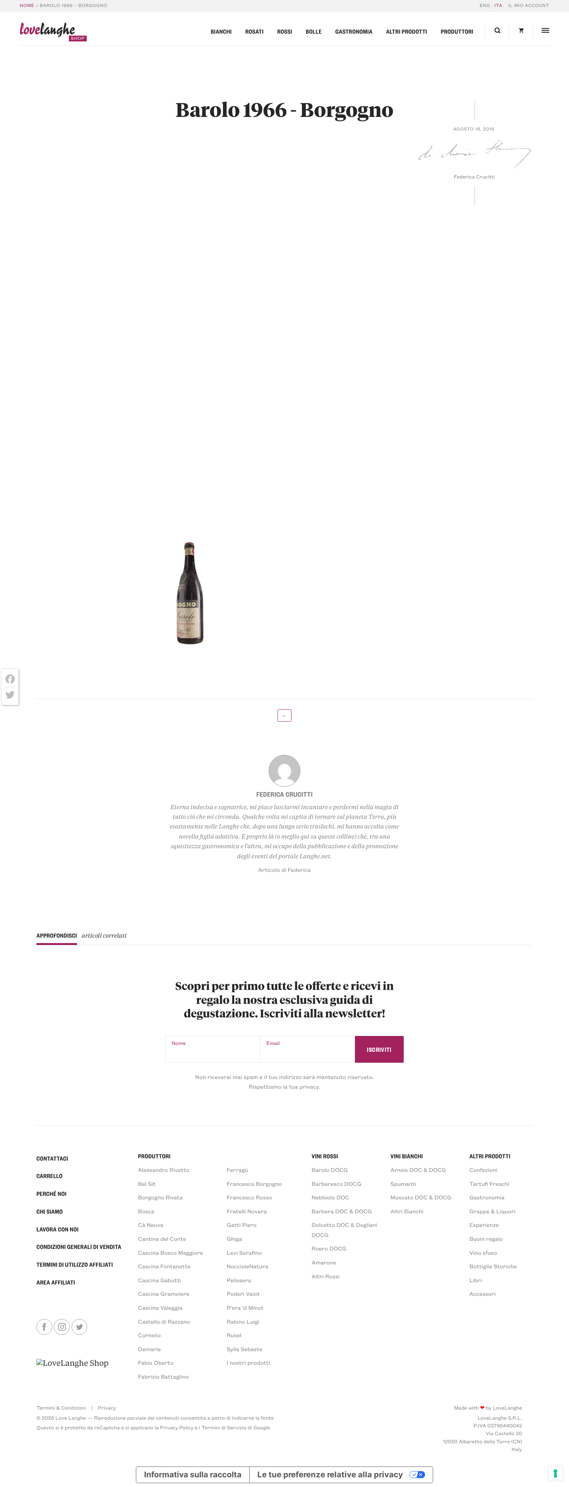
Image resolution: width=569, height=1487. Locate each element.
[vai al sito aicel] (72, 1369)
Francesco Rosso (249, 1197)
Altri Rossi (325, 1276)
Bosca (146, 1211)
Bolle (314, 31)
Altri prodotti (406, 31)
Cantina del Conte (162, 1238)
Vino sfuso (483, 1252)
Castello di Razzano (164, 1321)
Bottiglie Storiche (493, 1266)
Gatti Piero (242, 1224)
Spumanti (403, 1183)
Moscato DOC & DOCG (421, 1197)
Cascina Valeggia (160, 1307)
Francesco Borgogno (254, 1183)
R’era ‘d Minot (245, 1307)
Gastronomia (353, 31)
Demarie (149, 1349)
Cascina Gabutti (159, 1280)
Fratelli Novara (247, 1211)
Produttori (457, 31)
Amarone (324, 1262)
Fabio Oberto (156, 1362)
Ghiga (234, 1238)
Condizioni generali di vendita (78, 1246)
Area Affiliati (55, 1282)
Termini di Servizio (224, 1427)
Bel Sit (147, 1183)
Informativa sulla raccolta (192, 1474)
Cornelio (149, 1335)
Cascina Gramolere (163, 1293)
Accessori (483, 1293)
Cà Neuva (150, 1224)
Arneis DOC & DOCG (418, 1169)
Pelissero (239, 1280)
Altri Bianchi (407, 1211)
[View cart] (521, 32)
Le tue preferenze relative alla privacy (330, 1474)
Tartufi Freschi (489, 1183)
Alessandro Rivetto (164, 1169)
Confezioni (483, 1169)
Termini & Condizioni (61, 1408)
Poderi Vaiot (243, 1293)
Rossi (284, 31)
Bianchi (221, 31)
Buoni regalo (486, 1238)
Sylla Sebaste (244, 1349)
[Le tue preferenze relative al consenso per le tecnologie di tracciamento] (555, 1473)
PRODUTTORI (154, 1156)
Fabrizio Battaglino (163, 1376)
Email (272, 1043)
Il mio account (528, 6)
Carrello (49, 1176)
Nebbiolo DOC (330, 1197)
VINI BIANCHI (407, 1156)
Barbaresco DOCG (336, 1183)
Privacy (107, 1408)
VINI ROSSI (325, 1156)
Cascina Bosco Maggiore (170, 1252)
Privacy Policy (176, 1427)
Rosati (254, 31)
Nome (179, 1043)
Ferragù (237, 1169)
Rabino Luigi (243, 1321)
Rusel (234, 1335)
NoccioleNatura (247, 1266)
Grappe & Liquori (493, 1211)
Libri (476, 1280)
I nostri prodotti (248, 1362)
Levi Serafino (244, 1252)
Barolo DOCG (330, 1169)
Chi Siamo (49, 1211)
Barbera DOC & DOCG (342, 1211)
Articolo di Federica (284, 869)
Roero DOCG (329, 1248)
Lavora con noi (57, 1229)
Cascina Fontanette (164, 1266)
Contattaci (52, 1158)
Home (27, 6)
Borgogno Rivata (160, 1197)
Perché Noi (51, 1193)
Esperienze (484, 1224)
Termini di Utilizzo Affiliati (74, 1264)
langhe (47, 31)
